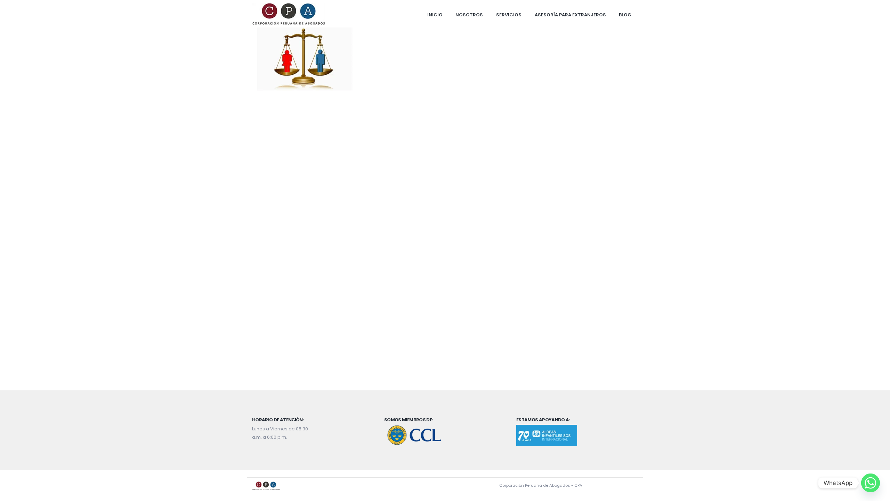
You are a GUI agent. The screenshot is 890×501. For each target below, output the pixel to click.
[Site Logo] (288, 14)
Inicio (435, 14)
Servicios (508, 14)
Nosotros (469, 14)
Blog (625, 14)
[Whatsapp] (870, 483)
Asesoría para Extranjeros (570, 14)
